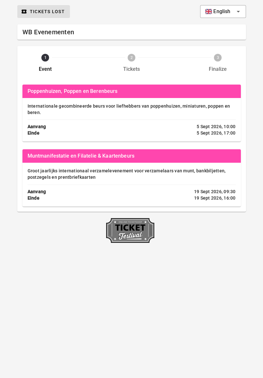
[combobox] (223, 11)
